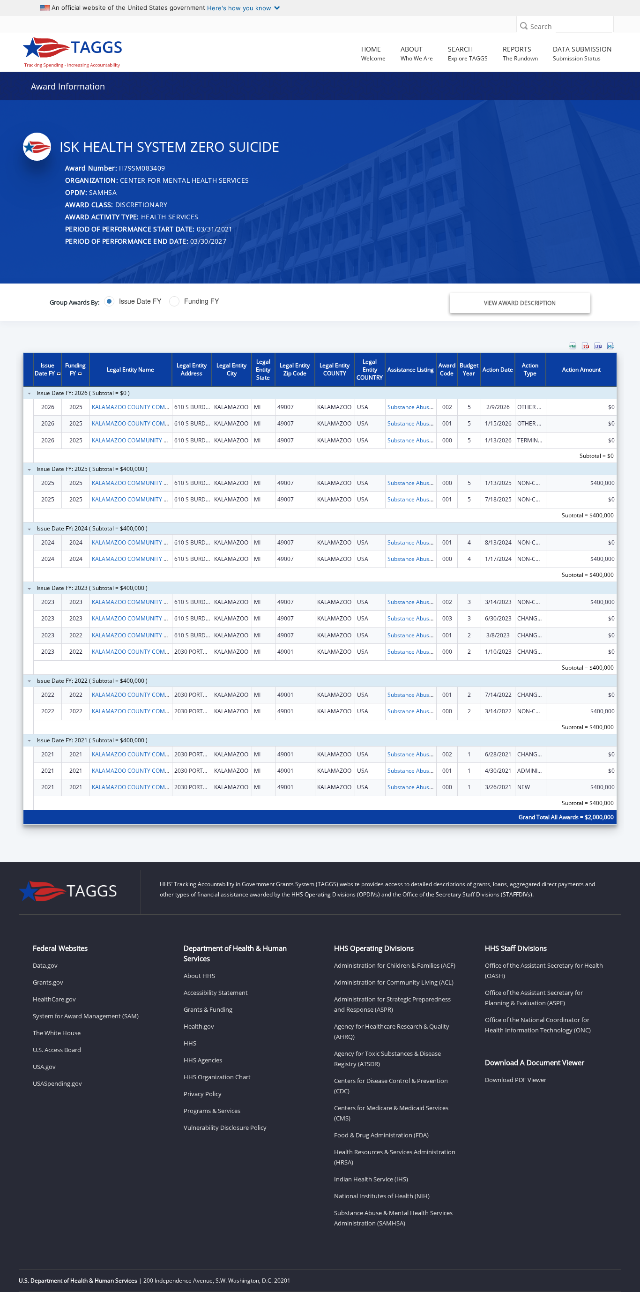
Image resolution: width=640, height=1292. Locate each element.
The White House (57, 1033)
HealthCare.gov (54, 999)
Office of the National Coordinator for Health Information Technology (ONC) (538, 1025)
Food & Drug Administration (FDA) (381, 1135)
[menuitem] (572, 346)
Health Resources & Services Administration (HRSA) (394, 1157)
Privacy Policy (203, 1094)
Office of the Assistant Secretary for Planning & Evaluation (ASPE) (534, 997)
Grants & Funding (208, 1009)
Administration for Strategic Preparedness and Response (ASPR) (392, 1004)
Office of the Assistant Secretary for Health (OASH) (544, 970)
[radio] (132, 301)
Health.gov (199, 1026)
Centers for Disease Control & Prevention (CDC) (391, 1085)
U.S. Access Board (57, 1050)
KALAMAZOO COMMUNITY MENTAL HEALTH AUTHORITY (166, 440)
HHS (190, 1043)
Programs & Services (212, 1110)
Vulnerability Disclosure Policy (225, 1127)
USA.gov (44, 1066)
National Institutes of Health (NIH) (382, 1196)
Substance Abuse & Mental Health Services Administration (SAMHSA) (393, 1218)
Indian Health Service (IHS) (371, 1179)
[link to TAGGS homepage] (92, 50)
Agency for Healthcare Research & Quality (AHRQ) (391, 1031)
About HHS (199, 975)
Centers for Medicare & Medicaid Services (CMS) (391, 1113)
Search (541, 26)
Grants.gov (48, 982)
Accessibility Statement (216, 992)
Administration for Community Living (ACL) (394, 982)
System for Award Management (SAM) (86, 1016)
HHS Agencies (203, 1060)
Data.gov (45, 965)
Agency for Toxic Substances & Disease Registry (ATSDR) (387, 1058)
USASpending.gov (57, 1083)
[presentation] (320, 589)
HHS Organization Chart (217, 1077)
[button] (523, 26)
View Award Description (520, 303)
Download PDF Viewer (515, 1079)
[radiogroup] (227, 301)
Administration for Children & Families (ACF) (394, 965)
